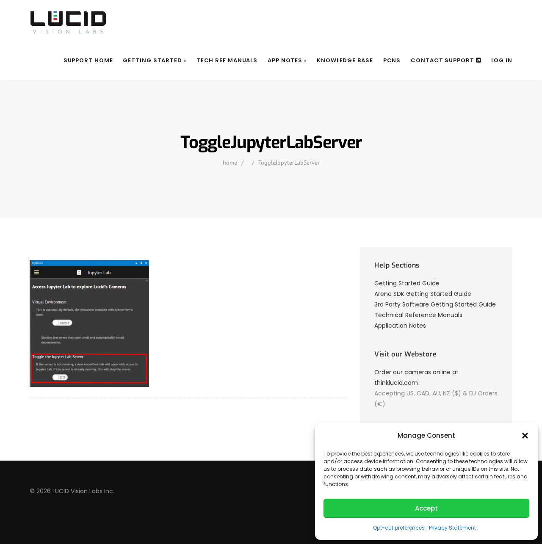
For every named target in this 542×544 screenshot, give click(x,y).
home (230, 162)
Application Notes (400, 325)
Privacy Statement (452, 527)
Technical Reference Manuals (418, 315)
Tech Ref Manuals (226, 60)
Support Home (88, 60)
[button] (525, 435)
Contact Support (443, 60)
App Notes (286, 60)
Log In (501, 60)
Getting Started (153, 60)
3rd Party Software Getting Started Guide (435, 304)
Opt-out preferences (399, 527)
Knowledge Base (345, 60)
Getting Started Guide (407, 283)
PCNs (392, 60)
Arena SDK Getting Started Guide (422, 294)
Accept (426, 508)
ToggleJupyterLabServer (289, 162)
